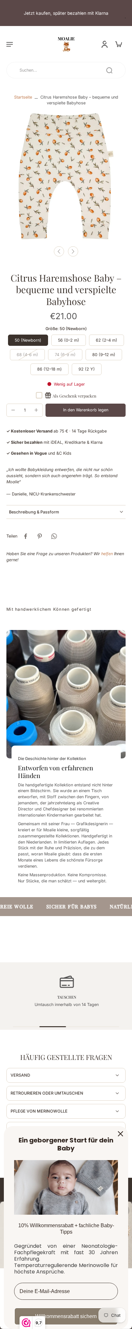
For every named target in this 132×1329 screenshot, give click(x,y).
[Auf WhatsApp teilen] (54, 536)
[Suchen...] (109, 70)
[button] (10, 44)
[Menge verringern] (13, 410)
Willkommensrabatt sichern (66, 1316)
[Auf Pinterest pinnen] (40, 536)
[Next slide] (73, 251)
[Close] (120, 1133)
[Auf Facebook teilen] (26, 536)
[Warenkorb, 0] (118, 44)
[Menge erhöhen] (36, 410)
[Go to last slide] (59, 251)
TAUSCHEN (66, 997)
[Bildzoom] (66, 176)
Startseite (23, 97)
